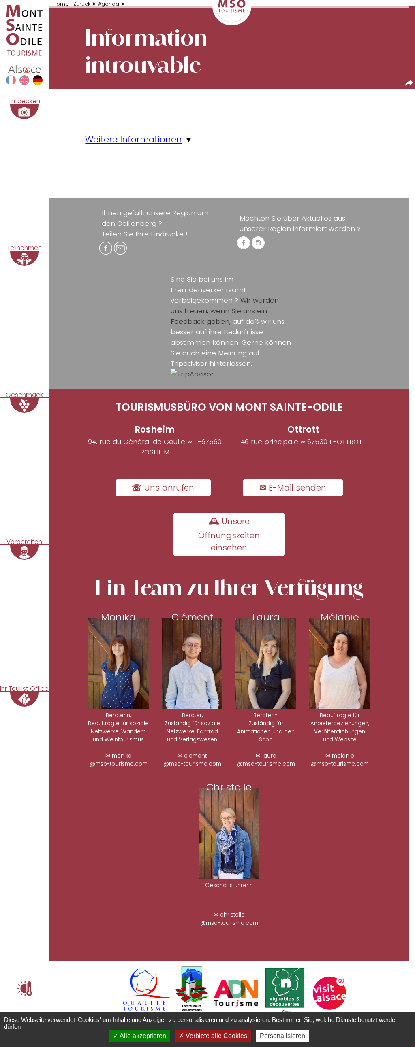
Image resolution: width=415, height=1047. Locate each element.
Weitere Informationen (133, 139)
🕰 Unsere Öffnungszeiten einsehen (229, 534)
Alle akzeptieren (142, 1035)
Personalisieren (282, 1035)
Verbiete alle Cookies (215, 1035)
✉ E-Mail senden (292, 487)
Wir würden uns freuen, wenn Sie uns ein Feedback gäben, (225, 310)
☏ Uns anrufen (163, 487)
